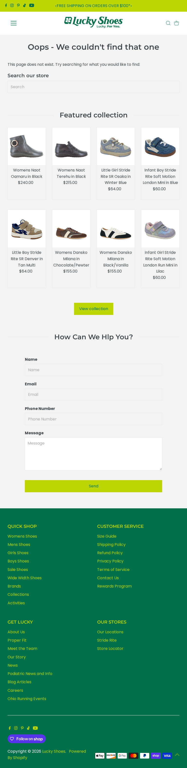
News (13, 665)
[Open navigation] (28, 23)
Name (31, 359)
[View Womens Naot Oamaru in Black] (27, 146)
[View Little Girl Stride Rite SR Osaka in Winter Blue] (116, 146)
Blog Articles (19, 682)
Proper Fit (17, 640)
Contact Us (108, 578)
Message (34, 433)
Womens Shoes (22, 536)
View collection (93, 309)
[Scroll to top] (177, 754)
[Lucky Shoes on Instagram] (12, 6)
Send (93, 486)
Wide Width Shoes (25, 578)
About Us (16, 632)
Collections (18, 594)
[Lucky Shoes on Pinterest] (18, 6)
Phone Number (40, 408)
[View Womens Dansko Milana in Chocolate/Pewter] (71, 229)
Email (31, 384)
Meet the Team (22, 648)
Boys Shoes (18, 561)
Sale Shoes (18, 569)
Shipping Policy (111, 544)
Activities (16, 603)
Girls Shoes (18, 553)
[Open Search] (168, 23)
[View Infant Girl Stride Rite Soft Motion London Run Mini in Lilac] (160, 229)
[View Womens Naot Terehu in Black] (71, 146)
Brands (14, 586)
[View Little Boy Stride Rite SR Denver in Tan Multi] (27, 229)
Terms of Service (113, 569)
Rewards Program (114, 586)
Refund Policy (110, 553)
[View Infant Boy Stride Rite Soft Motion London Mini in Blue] (160, 146)
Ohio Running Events (27, 699)
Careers (15, 690)
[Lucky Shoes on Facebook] (6, 6)
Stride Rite (107, 640)
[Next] (131, 5)
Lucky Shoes (53, 751)
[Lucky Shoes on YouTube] (31, 6)
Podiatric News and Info (30, 673)
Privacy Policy (110, 561)
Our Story (17, 657)
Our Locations (110, 632)
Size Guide (106, 536)
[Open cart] (176, 23)
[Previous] (55, 5)
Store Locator (110, 648)
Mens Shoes (19, 544)
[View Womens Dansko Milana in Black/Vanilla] (116, 229)
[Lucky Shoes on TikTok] (24, 6)
